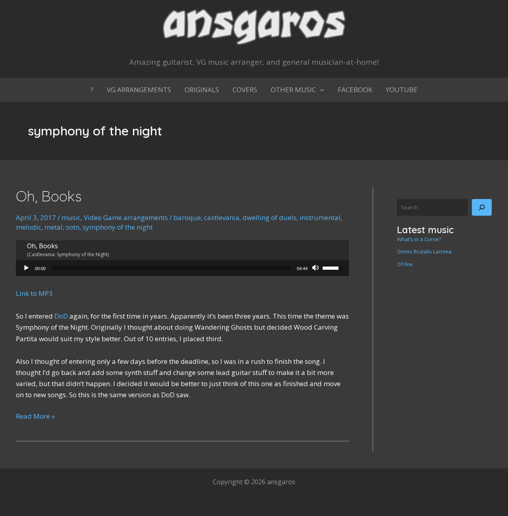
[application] (182, 268)
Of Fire (405, 264)
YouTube (402, 89)
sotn (72, 227)
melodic (28, 227)
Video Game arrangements (126, 217)
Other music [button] (293, 89)
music (71, 217)
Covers (245, 89)
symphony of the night (118, 227)
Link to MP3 (34, 293)
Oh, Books (49, 196)
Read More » (35, 416)
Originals (202, 89)
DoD (61, 316)
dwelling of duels (269, 217)
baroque (187, 217)
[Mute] (316, 268)
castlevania (221, 217)
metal (53, 227)
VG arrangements (139, 89)
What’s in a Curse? (419, 239)
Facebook (355, 89)
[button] (320, 90)
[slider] (171, 268)
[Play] (26, 268)
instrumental (320, 217)
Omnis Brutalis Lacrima (424, 251)
